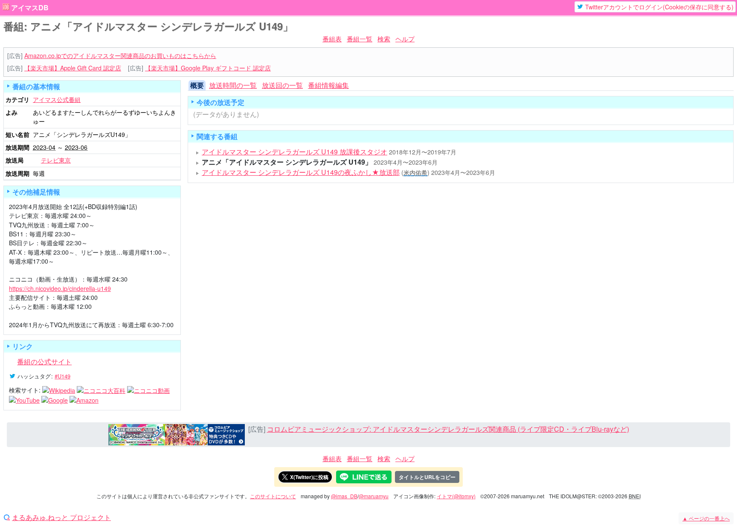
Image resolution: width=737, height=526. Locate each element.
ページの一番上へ (706, 518)
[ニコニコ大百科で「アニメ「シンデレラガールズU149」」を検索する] (101, 390)
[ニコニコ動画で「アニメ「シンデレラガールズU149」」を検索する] (148, 390)
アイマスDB (30, 7)
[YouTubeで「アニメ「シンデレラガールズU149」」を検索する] (24, 399)
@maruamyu (374, 496)
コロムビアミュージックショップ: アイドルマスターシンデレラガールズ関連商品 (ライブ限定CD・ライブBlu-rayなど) (448, 429)
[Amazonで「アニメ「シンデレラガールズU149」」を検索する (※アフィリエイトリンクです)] (84, 399)
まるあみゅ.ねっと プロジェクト (61, 517)
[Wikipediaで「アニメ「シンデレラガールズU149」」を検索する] (58, 390)
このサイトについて (273, 496)
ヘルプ (405, 38)
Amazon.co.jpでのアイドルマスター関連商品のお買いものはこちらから (120, 55)
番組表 (332, 38)
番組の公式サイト (44, 361)
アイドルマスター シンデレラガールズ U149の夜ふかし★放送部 (301, 172)
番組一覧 (359, 38)
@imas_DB (344, 496)
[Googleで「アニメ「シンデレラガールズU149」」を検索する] (54, 399)
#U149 (62, 376)
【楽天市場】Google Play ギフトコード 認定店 (208, 68)
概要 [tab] (197, 85)
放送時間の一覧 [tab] (233, 85)
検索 (383, 38)
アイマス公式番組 (57, 99)
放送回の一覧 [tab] (282, 85)
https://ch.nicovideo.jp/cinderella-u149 (60, 288)
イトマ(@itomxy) (456, 496)
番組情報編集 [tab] (328, 85)
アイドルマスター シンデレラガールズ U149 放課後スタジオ (294, 152)
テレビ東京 (56, 160)
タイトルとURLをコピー (427, 477)
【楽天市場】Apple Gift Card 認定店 (72, 68)
